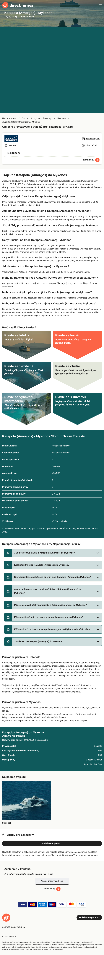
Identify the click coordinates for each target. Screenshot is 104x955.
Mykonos (61, 118)
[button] (53, 553)
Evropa (25, 118)
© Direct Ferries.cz (9, 936)
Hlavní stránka (9, 118)
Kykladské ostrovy (42, 118)
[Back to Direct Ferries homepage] (17, 5)
